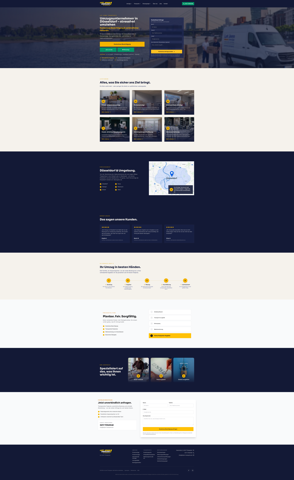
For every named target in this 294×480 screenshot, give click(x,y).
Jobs (160, 3)
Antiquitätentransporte (149, 454)
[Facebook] (188, 470)
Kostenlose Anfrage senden (165, 51)
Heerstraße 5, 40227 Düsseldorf (184, 450)
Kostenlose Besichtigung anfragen (168, 429)
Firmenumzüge (136, 454)
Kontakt (166, 3)
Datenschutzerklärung (174, 55)
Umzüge (128, 3)
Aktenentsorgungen (162, 458)
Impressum (127, 470)
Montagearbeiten (136, 462)
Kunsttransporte (147, 452)
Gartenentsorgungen (162, 461)
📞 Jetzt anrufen (108, 49)
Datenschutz (133, 470)
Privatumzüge (135, 452)
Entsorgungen (146, 3)
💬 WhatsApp (125, 49)
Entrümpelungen (161, 452)
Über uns (155, 3)
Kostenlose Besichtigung (122, 44)
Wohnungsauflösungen (163, 454)
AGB (138, 470)
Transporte (136, 3)
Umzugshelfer (135, 460)
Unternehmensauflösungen (164, 456)
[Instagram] (192, 470)
